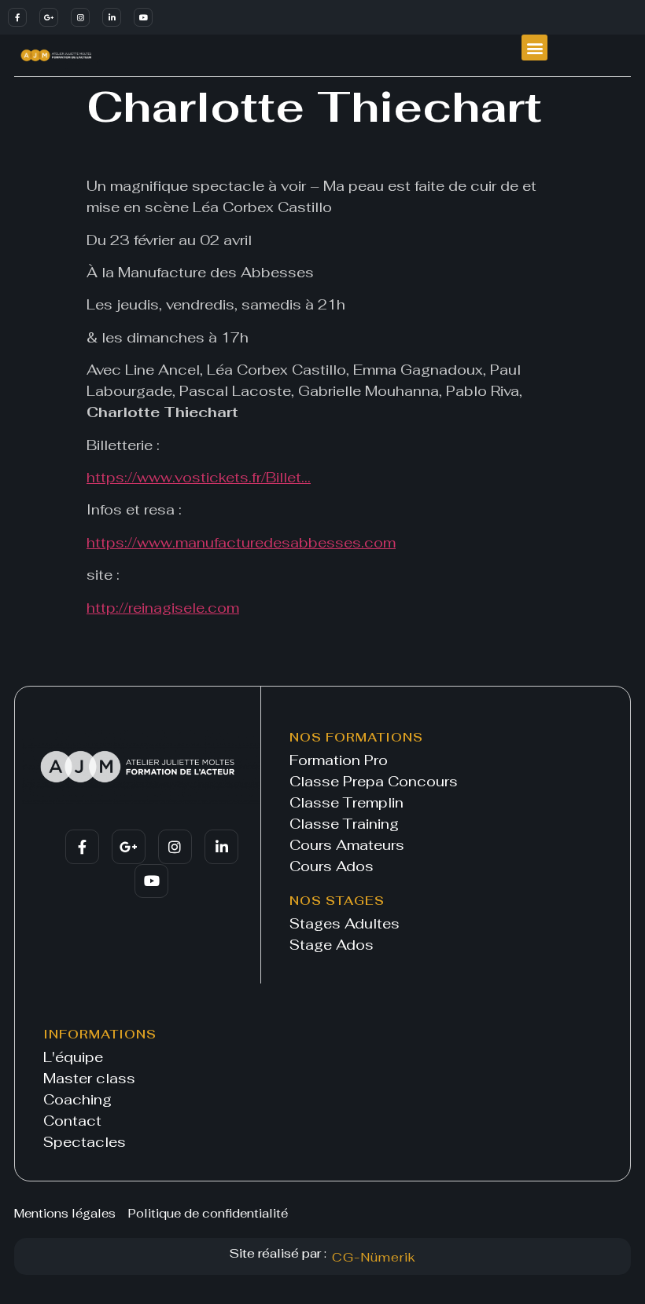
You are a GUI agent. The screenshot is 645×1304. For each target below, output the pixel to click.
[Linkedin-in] (111, 17)
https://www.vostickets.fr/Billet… (199, 477)
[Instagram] (80, 17)
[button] (534, 47)
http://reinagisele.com (163, 608)
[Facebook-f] (17, 17)
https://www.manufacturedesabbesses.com (241, 542)
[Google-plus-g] (48, 17)
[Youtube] (143, 17)
